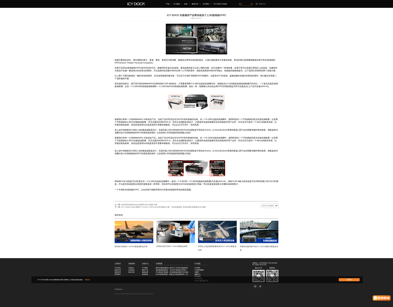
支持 (185, 4)
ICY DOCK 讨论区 (220, 4)
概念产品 (145, 270)
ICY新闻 (145, 268)
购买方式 (195, 4)
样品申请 (131, 272)
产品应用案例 (199, 270)
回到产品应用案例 (268, 206)
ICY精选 (177, 4)
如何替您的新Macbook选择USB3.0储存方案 (139, 205)
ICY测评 (197, 268)
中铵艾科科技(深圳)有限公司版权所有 (131, 294)
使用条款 (145, 274)
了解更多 (87, 280)
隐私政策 (145, 272)
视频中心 (197, 274)
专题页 (196, 272)
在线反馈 (131, 270)
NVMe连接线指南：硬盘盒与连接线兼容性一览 (172, 274)
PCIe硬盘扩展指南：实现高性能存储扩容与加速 (172, 272)
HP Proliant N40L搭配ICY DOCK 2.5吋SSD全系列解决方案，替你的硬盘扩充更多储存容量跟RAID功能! (163, 207)
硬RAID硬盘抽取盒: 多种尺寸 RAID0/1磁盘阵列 (172, 268)
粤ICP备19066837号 (148, 294)
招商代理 (118, 272)
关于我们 (206, 4)
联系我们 (118, 274)
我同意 (349, 280)
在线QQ (131, 268)
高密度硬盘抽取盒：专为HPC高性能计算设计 (171, 270)
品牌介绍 (118, 270)
